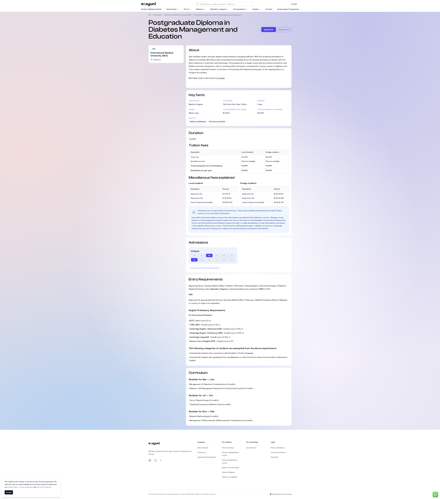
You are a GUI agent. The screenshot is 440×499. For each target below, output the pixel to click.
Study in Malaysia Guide (151, 9)
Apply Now (268, 29)
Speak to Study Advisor (230, 467)
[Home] (149, 15)
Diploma (199, 9)
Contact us (201, 452)
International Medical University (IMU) (177, 15)
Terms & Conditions (44, 487)
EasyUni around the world (282, 494)
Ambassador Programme (288, 9)
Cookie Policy (13, 487)
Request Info (284, 29)
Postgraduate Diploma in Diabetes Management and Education (217, 15)
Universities (171, 9)
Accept (9, 492)
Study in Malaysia (228, 472)
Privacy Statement (26, 487)
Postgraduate (239, 9)
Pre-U (186, 9)
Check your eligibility (229, 477)
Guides (255, 9)
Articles (269, 9)
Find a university (228, 448)
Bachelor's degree (218, 9)
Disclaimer (274, 457)
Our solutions (251, 448)
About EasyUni (202, 448)
